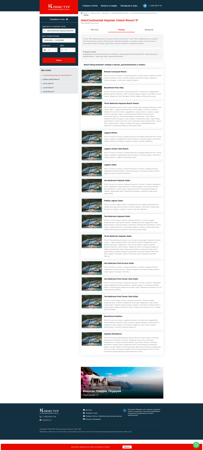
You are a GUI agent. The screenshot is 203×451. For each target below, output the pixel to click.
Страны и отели (90, 6)
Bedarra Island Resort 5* (51, 79)
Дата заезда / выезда (50, 36)
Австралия (105, 13)
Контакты (89, 410)
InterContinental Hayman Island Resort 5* (57, 75)
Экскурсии (149, 30)
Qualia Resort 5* (48, 91)
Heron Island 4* (48, 83)
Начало (85, 13)
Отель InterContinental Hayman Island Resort (143, 13)
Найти (59, 60)
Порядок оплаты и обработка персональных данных (104, 416)
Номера (121, 30)
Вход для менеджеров (93, 419)
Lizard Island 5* (48, 87)
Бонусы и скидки (109, 6)
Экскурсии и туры (128, 6)
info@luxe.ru (47, 420)
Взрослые (46, 45)
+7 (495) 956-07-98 (49, 417)
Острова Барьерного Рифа (120, 13)
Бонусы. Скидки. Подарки (102, 391)
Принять (127, 447)
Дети (62, 45)
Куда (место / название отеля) (54, 26)
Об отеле (94, 30)
